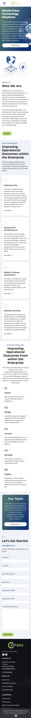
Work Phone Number (9, 574)
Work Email (6, 582)
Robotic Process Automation (10, 705)
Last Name (6, 566)
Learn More (7, 133)
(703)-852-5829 (7, 672)
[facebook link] (3, 654)
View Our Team (15, 524)
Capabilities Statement (9, 683)
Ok (16, 715)
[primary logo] (15, 3)
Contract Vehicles (7, 687)
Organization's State (8, 598)
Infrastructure (6, 702)
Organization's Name (9, 590)
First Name (6, 557)
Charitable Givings (7, 690)
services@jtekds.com (8, 546)
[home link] (15, 645)
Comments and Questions (10, 607)
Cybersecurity (6, 699)
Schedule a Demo (15, 45)
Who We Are (5, 680)
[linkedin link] (6, 654)
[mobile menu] (4, 3)
